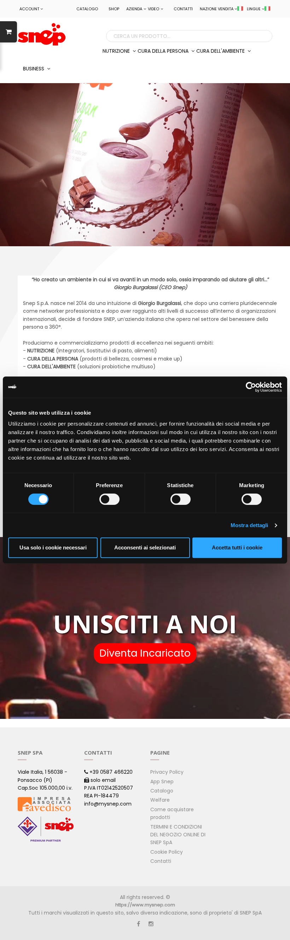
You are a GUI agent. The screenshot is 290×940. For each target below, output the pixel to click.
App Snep (162, 781)
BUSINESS (34, 68)
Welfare (160, 799)
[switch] (109, 499)
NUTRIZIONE (117, 50)
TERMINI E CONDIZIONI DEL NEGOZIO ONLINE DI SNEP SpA (177, 834)
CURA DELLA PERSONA (164, 50)
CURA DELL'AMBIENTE (221, 50)
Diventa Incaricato (145, 653)
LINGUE (254, 9)
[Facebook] (138, 924)
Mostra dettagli (249, 525)
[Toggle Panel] (8, 31)
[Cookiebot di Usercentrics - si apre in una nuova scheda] (251, 387)
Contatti (183, 9)
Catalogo (87, 9)
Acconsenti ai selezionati (145, 547)
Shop (114, 9)
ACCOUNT (29, 9)
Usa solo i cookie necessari (53, 547)
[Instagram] (151, 924)
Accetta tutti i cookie (237, 547)
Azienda (134, 9)
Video (153, 9)
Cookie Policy (166, 851)
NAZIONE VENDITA (216, 9)
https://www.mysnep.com (145, 904)
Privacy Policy (167, 771)
